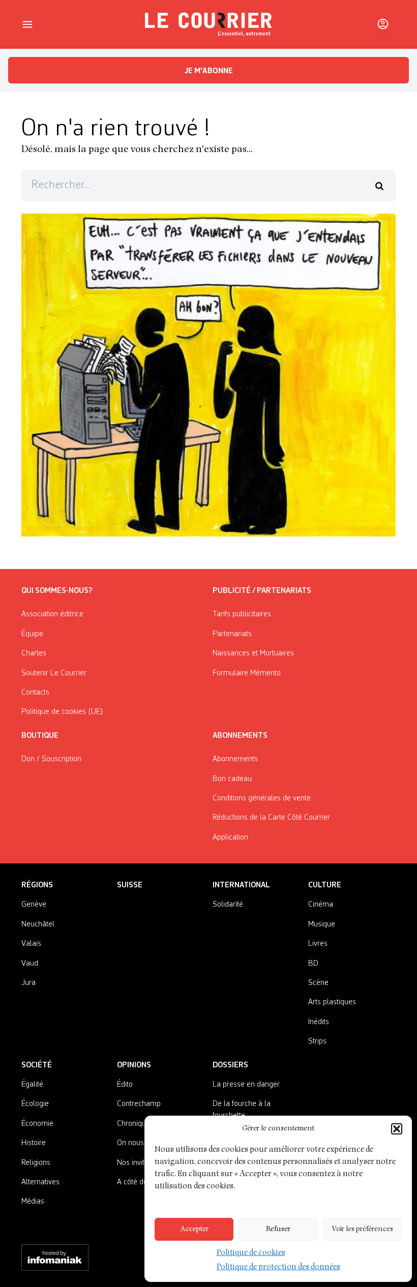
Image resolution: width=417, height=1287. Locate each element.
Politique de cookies (251, 1253)
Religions (35, 1163)
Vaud (29, 964)
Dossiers (230, 1065)
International (241, 885)
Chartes (33, 653)
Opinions (134, 1065)
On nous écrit (138, 1143)
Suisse (129, 885)
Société (36, 1065)
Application (230, 837)
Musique (321, 924)
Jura (28, 983)
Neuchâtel (37, 924)
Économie (37, 1124)
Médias (32, 1202)
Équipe (32, 634)
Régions (37, 885)
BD (313, 964)
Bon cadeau (232, 779)
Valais (31, 944)
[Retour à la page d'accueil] (208, 24)
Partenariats (232, 634)
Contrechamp (139, 1104)
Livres (317, 944)
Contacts (35, 693)
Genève (33, 905)
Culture (324, 885)
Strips (317, 1041)
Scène (318, 983)
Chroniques (135, 1124)
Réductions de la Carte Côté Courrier (271, 818)
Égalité (32, 1085)
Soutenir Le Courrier (53, 673)
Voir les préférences (362, 1229)
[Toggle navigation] (27, 24)
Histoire (33, 1143)
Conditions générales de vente (262, 798)
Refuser (278, 1229)
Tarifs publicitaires (242, 614)
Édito (125, 1085)
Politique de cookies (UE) (62, 712)
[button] (397, 1129)
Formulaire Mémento (247, 673)
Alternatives (40, 1182)
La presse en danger (246, 1085)
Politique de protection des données (278, 1268)
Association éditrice (52, 614)
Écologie (35, 1104)
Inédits (318, 1022)
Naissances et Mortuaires (253, 653)
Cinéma (320, 905)
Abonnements (235, 759)
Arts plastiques (332, 1002)
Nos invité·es (137, 1163)
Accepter (194, 1229)
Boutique (39, 736)
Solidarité (228, 905)
